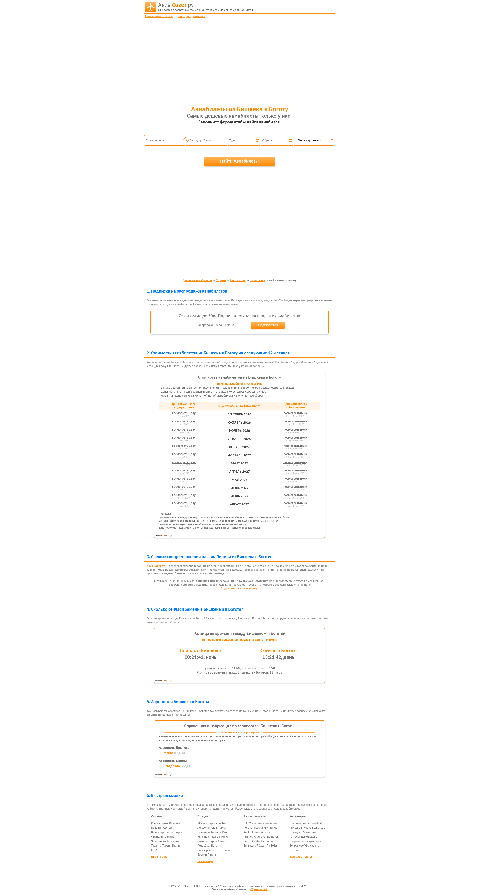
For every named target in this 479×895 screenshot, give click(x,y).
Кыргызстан (238, 280)
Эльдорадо (172, 766)
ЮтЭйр (258, 836)
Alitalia (256, 841)
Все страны (159, 857)
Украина (156, 845)
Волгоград (318, 827)
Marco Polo (310, 832)
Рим (224, 832)
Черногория (158, 841)
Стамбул (202, 841)
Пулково (295, 827)
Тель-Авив (203, 832)
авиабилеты (205, 7)
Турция (166, 845)
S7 (256, 845)
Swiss (274, 845)
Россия (155, 823)
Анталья (213, 854)
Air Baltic (268, 836)
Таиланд (169, 836)
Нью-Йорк (203, 836)
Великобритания (162, 832)
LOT (246, 823)
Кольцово (296, 832)
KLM (266, 827)
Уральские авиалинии (263, 823)
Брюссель (314, 841)
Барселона (215, 823)
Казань (314, 845)
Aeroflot (248, 827)
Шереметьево (299, 841)
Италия (176, 845)
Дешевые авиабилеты (197, 280)
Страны (221, 280)
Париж (222, 827)
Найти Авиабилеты (239, 161)
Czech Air (264, 845)
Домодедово (309, 836)
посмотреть (184, 413)
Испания (156, 827)
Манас (168, 753)
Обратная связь (259, 889)
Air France (254, 832)
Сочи (219, 850)
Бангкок (216, 832)
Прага (214, 836)
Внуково (306, 827)
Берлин (202, 854)
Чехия (164, 823)
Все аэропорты (301, 857)
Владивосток (298, 823)
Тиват (226, 850)
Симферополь (206, 850)
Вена (214, 845)
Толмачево (297, 845)
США (154, 850)
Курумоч (295, 850)
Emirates (249, 845)
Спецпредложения (191, 16)
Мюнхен (224, 836)
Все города (205, 861)
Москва (202, 823)
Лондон (202, 827)
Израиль (174, 823)
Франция (157, 836)
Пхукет (213, 841)
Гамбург (295, 836)
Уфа (306, 845)
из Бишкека (257, 280)
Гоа (224, 823)
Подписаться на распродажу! (239, 588)
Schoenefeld (314, 823)
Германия (173, 841)
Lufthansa (267, 841)
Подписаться (268, 325)
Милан (212, 827)
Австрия (168, 827)
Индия (177, 832)
